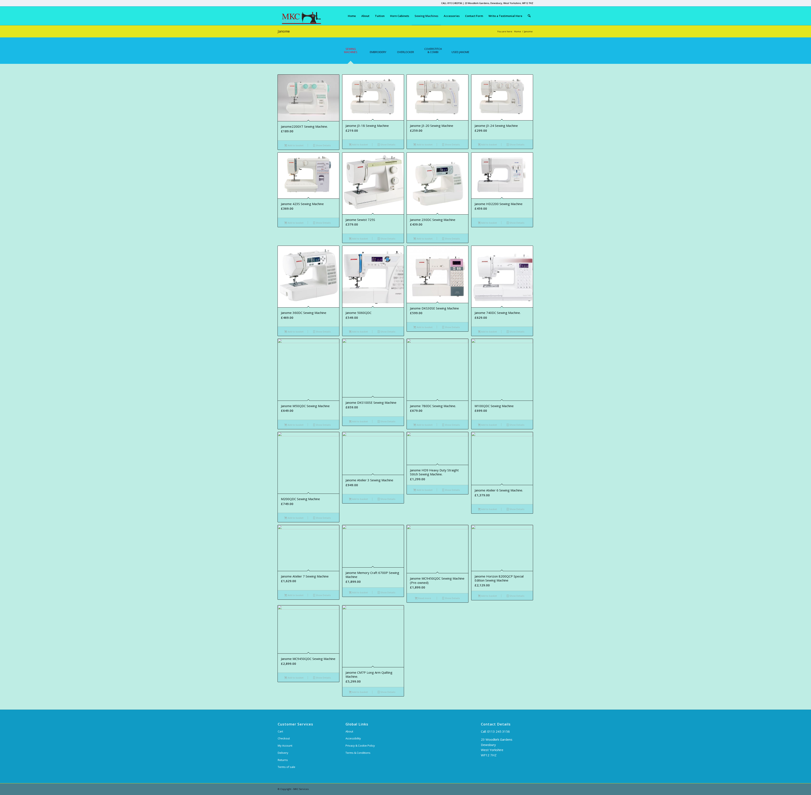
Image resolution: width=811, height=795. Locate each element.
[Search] (529, 16)
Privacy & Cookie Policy (360, 745)
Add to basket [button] (295, 145)
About (349, 731)
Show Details (323, 145)
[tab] (350, 52)
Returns (283, 760)
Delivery (283, 753)
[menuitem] (352, 16)
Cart (280, 731)
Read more (424, 598)
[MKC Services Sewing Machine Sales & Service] (299, 16)
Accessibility (353, 738)
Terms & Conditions (358, 753)
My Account (285, 745)
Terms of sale (286, 767)
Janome (284, 31)
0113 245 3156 (498, 731)
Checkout (284, 738)
